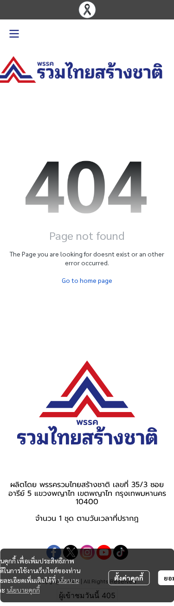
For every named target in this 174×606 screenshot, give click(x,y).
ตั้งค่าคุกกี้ (128, 578)
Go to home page (87, 280)
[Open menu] (14, 34)
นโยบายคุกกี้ (23, 590)
